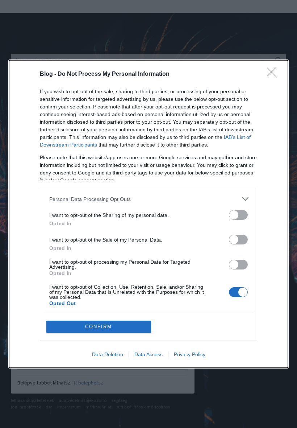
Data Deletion (107, 354)
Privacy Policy (189, 354)
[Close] (274, 74)
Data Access (148, 354)
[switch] (238, 215)
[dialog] (148, 214)
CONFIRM (98, 326)
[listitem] (148, 199)
